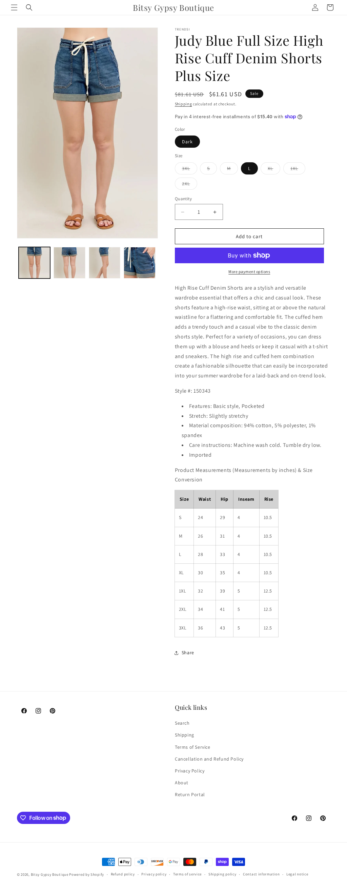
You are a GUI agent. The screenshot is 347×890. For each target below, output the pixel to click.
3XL (189, 169)
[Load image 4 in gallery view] (139, 262)
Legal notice (297, 874)
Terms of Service (192, 747)
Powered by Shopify (86, 874)
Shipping (183, 103)
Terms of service (187, 874)
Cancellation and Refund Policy (209, 759)
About (181, 783)
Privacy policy (153, 874)
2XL (189, 185)
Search (182, 723)
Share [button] (188, 652)
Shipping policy (222, 874)
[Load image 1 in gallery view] (34, 262)
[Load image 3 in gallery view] (104, 262)
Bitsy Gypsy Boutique (49, 874)
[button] (14, 7)
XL (274, 169)
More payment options (249, 271)
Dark (187, 142)
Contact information (261, 874)
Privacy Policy (189, 771)
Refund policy (123, 874)
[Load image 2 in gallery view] (69, 262)
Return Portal (190, 794)
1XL (297, 169)
